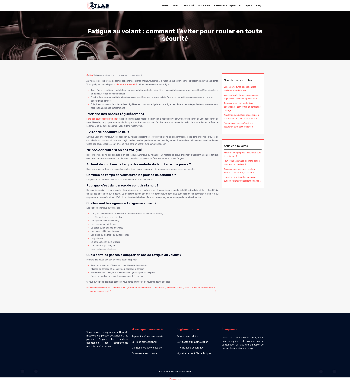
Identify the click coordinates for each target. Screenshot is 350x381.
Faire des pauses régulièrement (101, 119)
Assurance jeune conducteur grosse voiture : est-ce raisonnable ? (185, 289)
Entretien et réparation (227, 5)
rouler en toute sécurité (125, 84)
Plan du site (175, 379)
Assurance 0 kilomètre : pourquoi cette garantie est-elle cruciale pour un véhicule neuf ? (120, 289)
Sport (248, 5)
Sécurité (189, 5)
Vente (165, 5)
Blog (258, 5)
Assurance (204, 5)
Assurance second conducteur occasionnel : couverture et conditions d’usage (242, 107)
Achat (176, 5)
